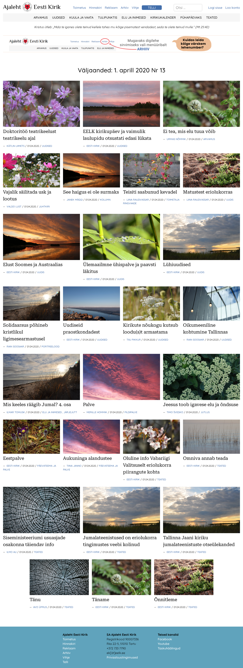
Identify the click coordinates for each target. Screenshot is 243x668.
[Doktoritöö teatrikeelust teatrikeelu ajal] (41, 126)
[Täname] (121, 594)
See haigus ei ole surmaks (91, 192)
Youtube (163, 644)
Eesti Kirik (47, 6)
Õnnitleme (165, 599)
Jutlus (205, 412)
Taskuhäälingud (169, 648)
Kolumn (105, 199)
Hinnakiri (95, 7)
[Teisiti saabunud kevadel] (151, 186)
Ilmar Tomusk (16, 412)
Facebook (165, 639)
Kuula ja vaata (81, 17)
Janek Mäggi (75, 199)
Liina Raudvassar (138, 199)
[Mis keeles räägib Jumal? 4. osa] (41, 399)
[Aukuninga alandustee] (91, 453)
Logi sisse (215, 7)
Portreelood (50, 346)
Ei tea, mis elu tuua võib (189, 131)
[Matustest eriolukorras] (211, 186)
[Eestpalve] (31, 453)
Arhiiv (125, 7)
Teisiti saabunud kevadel (150, 192)
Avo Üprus (40, 607)
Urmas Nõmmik (177, 139)
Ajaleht (12, 6)
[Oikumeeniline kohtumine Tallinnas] (211, 319)
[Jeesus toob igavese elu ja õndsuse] (201, 399)
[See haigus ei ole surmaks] (91, 186)
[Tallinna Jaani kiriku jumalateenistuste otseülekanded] (201, 532)
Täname (100, 599)
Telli (65, 662)
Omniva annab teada (205, 458)
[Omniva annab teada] (211, 453)
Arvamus (41, 17)
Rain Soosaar (16, 346)
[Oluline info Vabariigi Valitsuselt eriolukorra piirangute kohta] (151, 453)
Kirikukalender (163, 17)
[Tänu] (59, 594)
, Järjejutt (69, 412)
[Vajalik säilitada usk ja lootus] (31, 186)
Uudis (229, 199)
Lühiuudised (177, 264)
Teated (211, 17)
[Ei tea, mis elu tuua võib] (201, 126)
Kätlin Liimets (16, 145)
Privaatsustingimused (122, 657)
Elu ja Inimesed (134, 17)
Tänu (35, 599)
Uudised (58, 17)
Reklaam (111, 7)
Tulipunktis (107, 17)
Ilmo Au (12, 551)
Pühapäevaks (191, 17)
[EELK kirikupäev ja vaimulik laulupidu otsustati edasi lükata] (121, 126)
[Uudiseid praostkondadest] (91, 319)
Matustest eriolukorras (207, 192)
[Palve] (121, 399)
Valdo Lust (14, 206)
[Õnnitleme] (183, 594)
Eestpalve (13, 458)
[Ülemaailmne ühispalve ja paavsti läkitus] (121, 259)
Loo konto (232, 7)
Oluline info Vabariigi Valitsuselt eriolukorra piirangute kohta (147, 465)
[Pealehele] (27, 11)
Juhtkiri (44, 206)
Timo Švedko (175, 412)
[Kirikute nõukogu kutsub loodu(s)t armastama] (151, 319)
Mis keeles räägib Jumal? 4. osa (37, 404)
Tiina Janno (74, 465)
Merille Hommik (97, 412)
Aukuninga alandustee (87, 458)
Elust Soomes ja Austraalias (32, 264)
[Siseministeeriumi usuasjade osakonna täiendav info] (41, 532)
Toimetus (79, 7)
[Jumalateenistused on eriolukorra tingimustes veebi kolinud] (121, 532)
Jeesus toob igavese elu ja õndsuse (200, 404)
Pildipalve (131, 412)
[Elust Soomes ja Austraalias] (41, 259)
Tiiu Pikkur (134, 339)
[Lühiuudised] (201, 259)
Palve (89, 404)
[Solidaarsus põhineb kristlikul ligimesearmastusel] (31, 319)
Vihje (135, 7)
